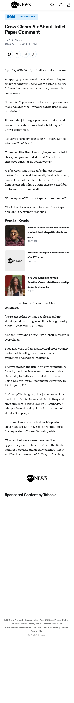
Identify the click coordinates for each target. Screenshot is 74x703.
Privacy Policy (32, 620)
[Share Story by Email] (25, 54)
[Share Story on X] (17, 54)
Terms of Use (40, 627)
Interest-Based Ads (52, 623)
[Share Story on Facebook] (9, 54)
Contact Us (36, 631)
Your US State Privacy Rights (54, 620)
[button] (6, 4)
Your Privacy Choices (58, 627)
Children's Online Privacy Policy (26, 623)
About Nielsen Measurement (18, 627)
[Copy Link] (33, 54)
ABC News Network (14, 620)
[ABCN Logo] (21, 4)
